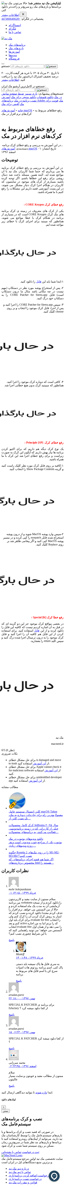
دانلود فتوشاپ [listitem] (45, 97)
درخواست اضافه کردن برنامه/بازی (29, 1175)
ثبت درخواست (30, 1152)
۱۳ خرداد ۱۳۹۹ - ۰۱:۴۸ (29, 957)
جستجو (5, 66)
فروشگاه (14, 58)
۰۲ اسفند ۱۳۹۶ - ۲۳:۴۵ (22, 1066)
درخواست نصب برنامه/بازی (25, 1178)
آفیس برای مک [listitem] (10, 104)
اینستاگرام (15, 25)
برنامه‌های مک (17, 44)
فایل (38, 281)
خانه (20, 110)
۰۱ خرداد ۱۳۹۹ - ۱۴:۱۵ (22, 892)
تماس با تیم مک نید (20, 1172)
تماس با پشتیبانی (11, 1152)
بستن (5, 1111)
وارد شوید (41, 1092)
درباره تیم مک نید (19, 1168)
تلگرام (12, 28)
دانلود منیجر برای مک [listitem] (23, 97)
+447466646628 (10, 18)
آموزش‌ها (14, 51)
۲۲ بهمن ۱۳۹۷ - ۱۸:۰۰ (22, 998)
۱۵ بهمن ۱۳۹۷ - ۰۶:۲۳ (22, 1032)
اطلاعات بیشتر (10, 15)
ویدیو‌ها (13, 55)
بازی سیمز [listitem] (31, 93)
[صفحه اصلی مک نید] (6, 38)
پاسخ (11, 940)
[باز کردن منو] (2, 63)
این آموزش (39, 763)
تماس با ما (15, 32)
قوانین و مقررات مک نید (23, 1182)
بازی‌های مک (16, 48)
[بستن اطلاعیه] (23, 14)
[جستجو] (51, 66)
